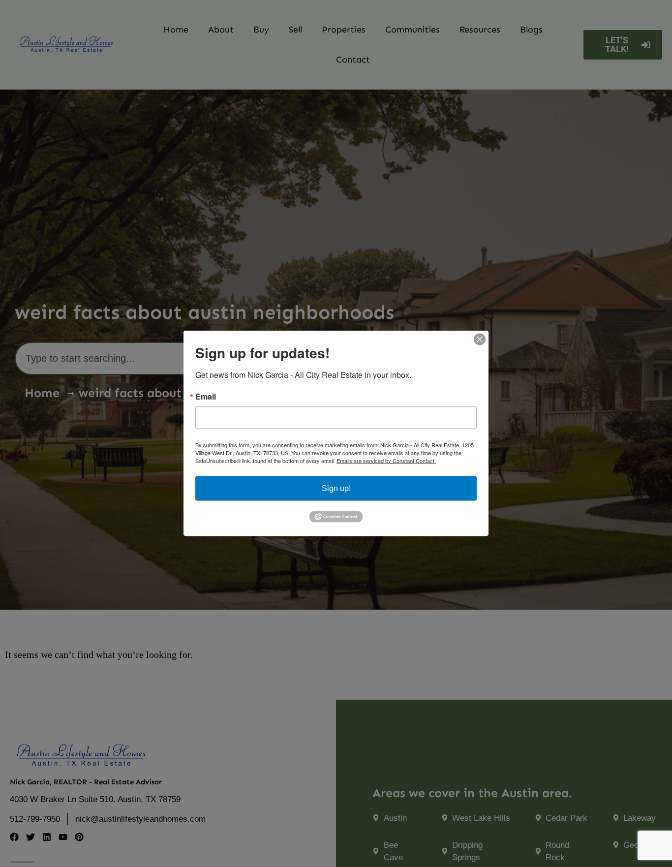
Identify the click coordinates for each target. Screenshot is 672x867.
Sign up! (336, 488)
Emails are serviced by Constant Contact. (386, 460)
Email (205, 397)
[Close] (480, 339)
